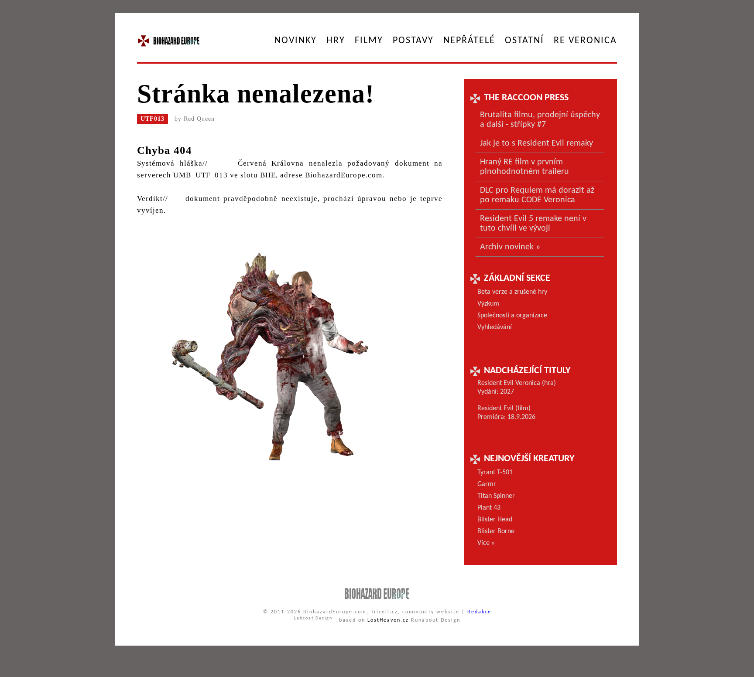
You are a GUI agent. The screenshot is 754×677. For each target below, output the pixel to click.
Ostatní (524, 41)
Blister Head (494, 519)
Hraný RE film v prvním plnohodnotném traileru (524, 167)
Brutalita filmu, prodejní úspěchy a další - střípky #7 (540, 120)
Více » (486, 543)
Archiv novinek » (510, 247)
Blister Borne (495, 531)
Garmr (486, 484)
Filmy (369, 41)
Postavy (413, 41)
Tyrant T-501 (495, 472)
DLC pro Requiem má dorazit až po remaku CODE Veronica (537, 195)
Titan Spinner (496, 496)
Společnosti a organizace (512, 315)
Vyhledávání (494, 327)
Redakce (479, 612)
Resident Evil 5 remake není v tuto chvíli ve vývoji (533, 223)
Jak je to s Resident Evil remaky (536, 143)
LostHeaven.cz (388, 620)
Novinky (295, 41)
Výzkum (488, 303)
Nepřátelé (469, 41)
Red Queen (199, 119)
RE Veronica (585, 41)
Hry (335, 41)
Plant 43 (488, 507)
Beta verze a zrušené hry (512, 292)
